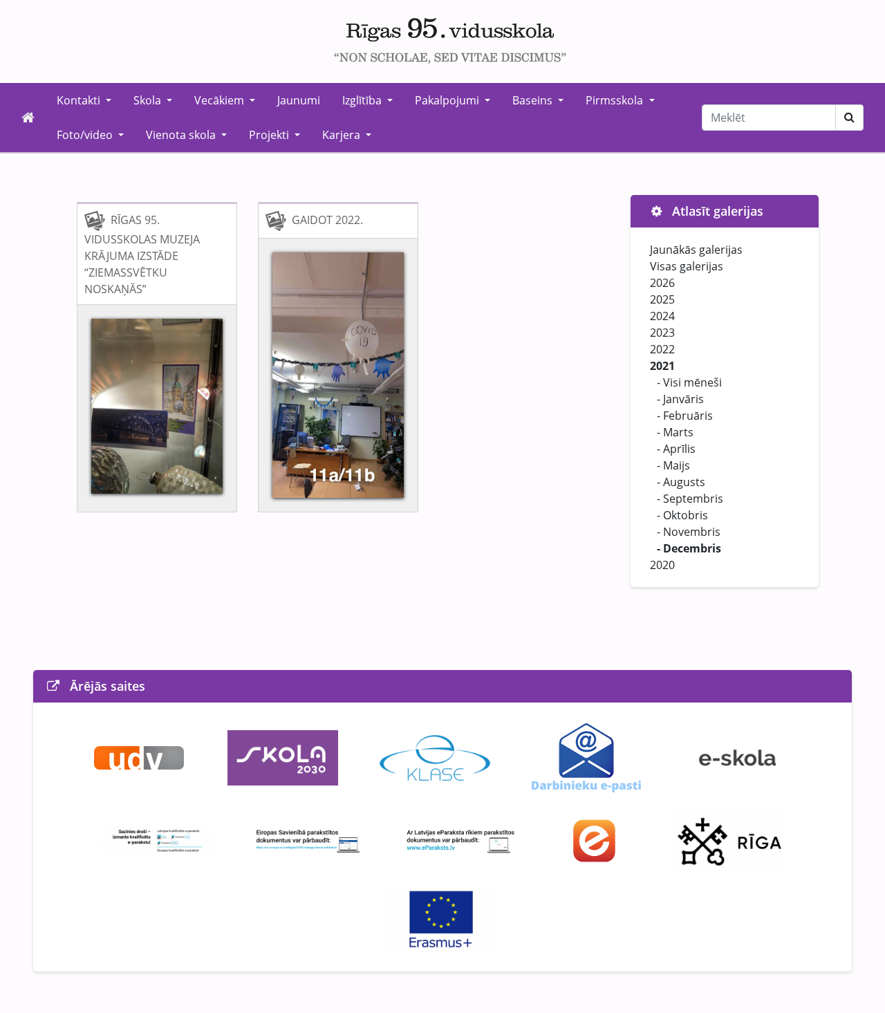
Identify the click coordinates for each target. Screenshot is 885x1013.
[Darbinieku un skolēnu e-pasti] (586, 756)
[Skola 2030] (282, 756)
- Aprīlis (676, 448)
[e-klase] (435, 756)
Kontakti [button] (80, 100)
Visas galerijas (686, 266)
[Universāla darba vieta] (139, 756)
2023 (662, 332)
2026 (662, 282)
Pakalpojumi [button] (448, 100)
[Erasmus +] (442, 919)
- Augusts (681, 482)
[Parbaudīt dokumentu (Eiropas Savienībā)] (308, 839)
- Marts (675, 432)
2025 (662, 299)
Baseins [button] (533, 100)
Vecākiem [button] (220, 100)
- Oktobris (682, 515)
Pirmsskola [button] (616, 100)
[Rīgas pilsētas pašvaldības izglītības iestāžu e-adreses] (595, 839)
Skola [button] (148, 100)
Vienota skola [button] (182, 134)
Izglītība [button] (363, 100)
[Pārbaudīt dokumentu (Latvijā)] (460, 839)
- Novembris (688, 531)
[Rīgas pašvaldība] (728, 839)
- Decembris (689, 548)
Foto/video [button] (86, 134)
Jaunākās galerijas (696, 249)
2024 (662, 316)
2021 (662, 365)
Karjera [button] (342, 134)
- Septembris (690, 498)
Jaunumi (298, 100)
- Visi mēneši (689, 382)
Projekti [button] (270, 134)
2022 (662, 349)
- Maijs (673, 465)
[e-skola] (737, 756)
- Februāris (685, 415)
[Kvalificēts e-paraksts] (156, 839)
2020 (662, 565)
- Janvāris (680, 399)
